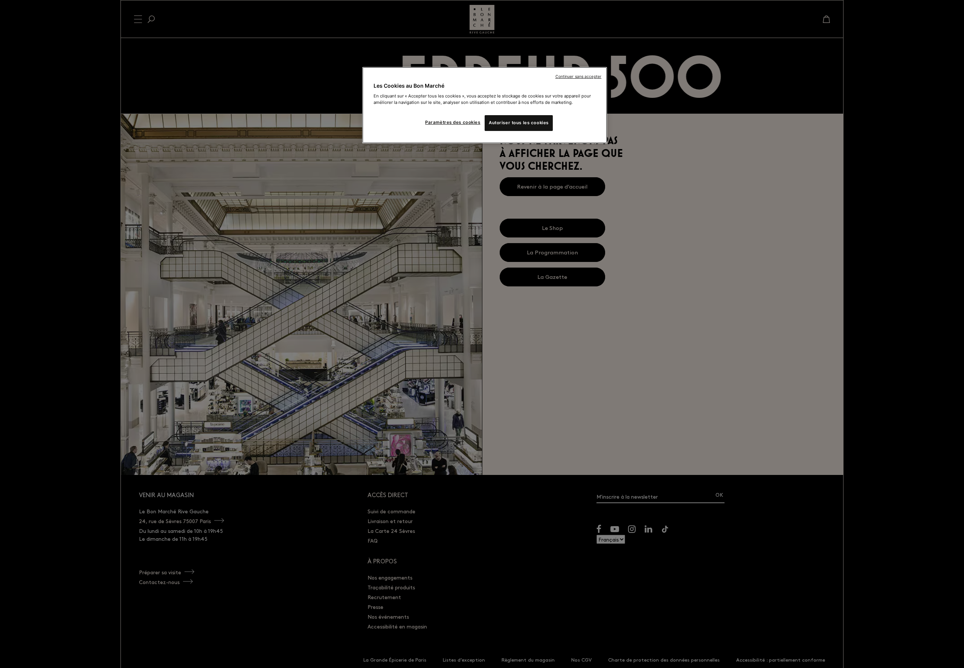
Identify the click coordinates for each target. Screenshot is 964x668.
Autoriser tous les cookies (519, 122)
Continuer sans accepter (578, 76)
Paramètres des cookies (452, 122)
